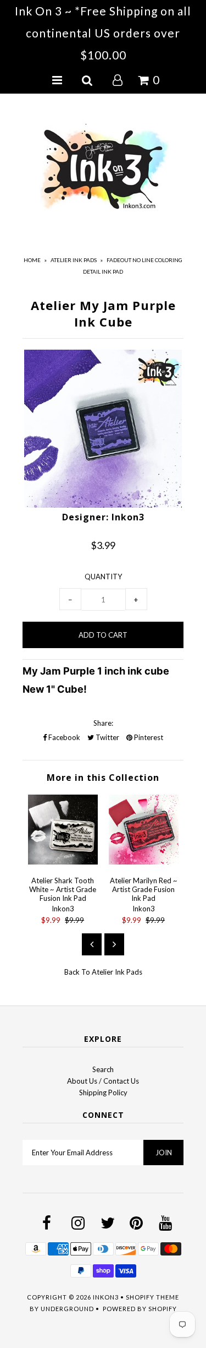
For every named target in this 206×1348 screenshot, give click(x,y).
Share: (103, 723)
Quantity (103, 576)
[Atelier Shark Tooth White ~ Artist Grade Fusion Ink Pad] (63, 861)
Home (32, 260)
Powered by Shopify (140, 1308)
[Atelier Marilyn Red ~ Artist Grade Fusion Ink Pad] (144, 861)
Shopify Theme (152, 1297)
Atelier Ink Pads (74, 260)
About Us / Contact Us (103, 1081)
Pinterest (147, 737)
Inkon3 (106, 1297)
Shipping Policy (103, 1092)
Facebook (63, 737)
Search (103, 1069)
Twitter (106, 737)
